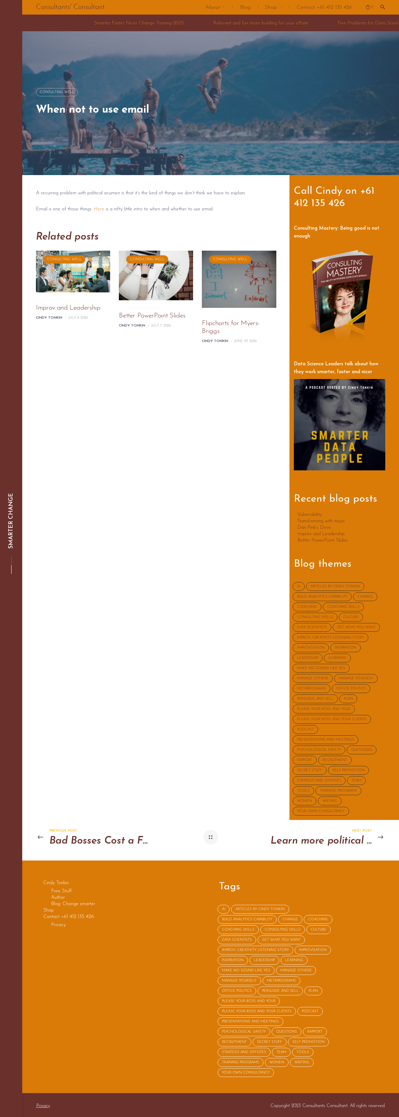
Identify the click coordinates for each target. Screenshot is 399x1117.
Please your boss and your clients (332, 719)
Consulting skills (315, 617)
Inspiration (345, 648)
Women (304, 801)
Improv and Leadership (68, 308)
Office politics (351, 688)
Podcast (305, 729)
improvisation (311, 648)
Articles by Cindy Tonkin (335, 586)
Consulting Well (57, 92)
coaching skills (343, 607)
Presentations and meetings (325, 739)
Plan (348, 699)
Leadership (307, 658)
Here (99, 209)
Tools (303, 791)
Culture (351, 617)
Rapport (304, 760)
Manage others (312, 678)
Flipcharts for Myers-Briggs (231, 327)
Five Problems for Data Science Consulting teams (319, 22)
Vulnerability (309, 515)
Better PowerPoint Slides (152, 316)
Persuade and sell (315, 699)
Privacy (43, 1106)
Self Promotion (348, 770)
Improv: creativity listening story (330, 637)
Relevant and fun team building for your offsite (192, 22)
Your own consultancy (321, 811)
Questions (361, 750)
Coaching (307, 607)
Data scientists (312, 627)
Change (365, 596)
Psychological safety (319, 750)
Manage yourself (356, 678)
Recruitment (334, 760)
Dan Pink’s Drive (314, 528)
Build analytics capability (322, 596)
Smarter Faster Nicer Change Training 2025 (70, 22)
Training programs (338, 791)
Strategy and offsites (319, 780)
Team (356, 780)
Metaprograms (311, 688)
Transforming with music (321, 521)
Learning (337, 658)
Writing (329, 801)
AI (298, 586)
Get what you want (356, 627)
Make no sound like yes (321, 668)
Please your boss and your (324, 709)
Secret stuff (309, 770)
